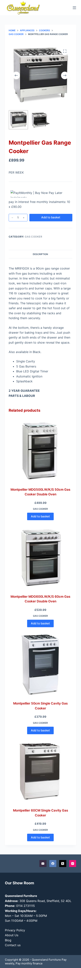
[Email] (43, 863)
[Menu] (74, 7)
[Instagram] (72, 863)
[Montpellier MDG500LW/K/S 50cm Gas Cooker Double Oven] (40, 450)
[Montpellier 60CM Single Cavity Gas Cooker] (40, 771)
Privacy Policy (15, 930)
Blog (8, 940)
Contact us (13, 945)
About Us (11, 935)
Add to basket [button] (40, 516)
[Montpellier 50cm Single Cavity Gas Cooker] (40, 664)
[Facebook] (53, 863)
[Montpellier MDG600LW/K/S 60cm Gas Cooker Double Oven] (40, 557)
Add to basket (50, 217)
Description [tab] (40, 254)
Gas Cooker (33, 236)
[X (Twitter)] (62, 863)
